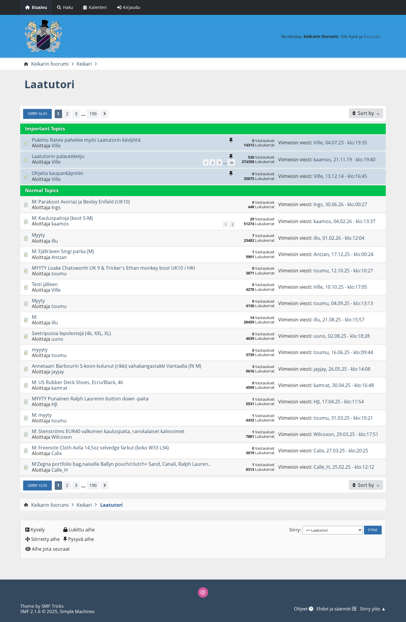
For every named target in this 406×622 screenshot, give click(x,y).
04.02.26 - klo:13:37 (354, 221)
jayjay (57, 371)
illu (54, 241)
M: (34, 317)
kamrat (59, 388)
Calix (56, 453)
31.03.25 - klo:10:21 (352, 418)
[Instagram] (203, 592)
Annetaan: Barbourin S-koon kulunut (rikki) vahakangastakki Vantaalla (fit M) (116, 366)
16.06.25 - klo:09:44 (352, 352)
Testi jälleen (45, 284)
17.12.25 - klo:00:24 (352, 254)
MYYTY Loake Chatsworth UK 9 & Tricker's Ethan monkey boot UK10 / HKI (113, 268)
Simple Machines (77, 611)
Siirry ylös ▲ (373, 608)
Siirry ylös (37, 485)
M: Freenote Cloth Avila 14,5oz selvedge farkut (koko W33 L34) (100, 447)
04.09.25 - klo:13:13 (352, 303)
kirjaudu (372, 36)
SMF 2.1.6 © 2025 (38, 611)
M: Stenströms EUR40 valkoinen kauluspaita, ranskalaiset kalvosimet (108, 431)
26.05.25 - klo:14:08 (349, 369)
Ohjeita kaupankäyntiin (57, 173)
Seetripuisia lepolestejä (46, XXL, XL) (71, 333)
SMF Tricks (53, 606)
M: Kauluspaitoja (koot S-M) (62, 218)
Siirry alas (37, 113)
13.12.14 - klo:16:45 (346, 176)
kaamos (322, 159)
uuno (57, 339)
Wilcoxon (61, 437)
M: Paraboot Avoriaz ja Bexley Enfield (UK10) (81, 201)
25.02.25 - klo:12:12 (353, 467)
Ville (56, 145)
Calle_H (59, 470)
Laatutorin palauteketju (58, 156)
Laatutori (49, 84)
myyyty (40, 349)
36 (231, 162)
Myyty (38, 235)
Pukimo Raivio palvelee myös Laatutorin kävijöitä (86, 140)
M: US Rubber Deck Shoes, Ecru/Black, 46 (77, 382)
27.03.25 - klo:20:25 (347, 450)
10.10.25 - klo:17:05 (346, 287)
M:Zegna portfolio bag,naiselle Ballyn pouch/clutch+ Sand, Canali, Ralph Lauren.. (121, 464)
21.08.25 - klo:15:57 (343, 319)
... (83, 114)
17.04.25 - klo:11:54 (343, 401)
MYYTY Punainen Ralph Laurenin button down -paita (90, 398)
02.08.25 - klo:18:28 (349, 336)
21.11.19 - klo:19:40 (354, 159)
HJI (54, 404)
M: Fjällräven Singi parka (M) (63, 251)
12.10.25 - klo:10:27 (352, 270)
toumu (59, 273)
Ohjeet (301, 608)
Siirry (294, 530)
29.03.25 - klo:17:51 (357, 434)
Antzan (59, 257)
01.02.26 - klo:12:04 (343, 238)
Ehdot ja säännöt (334, 608)
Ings (56, 207)
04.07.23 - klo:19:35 (346, 142)
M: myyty (42, 415)
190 (93, 113)
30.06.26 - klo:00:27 (346, 204)
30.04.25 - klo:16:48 (353, 385)
